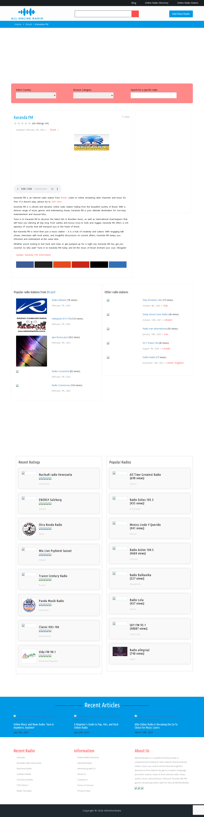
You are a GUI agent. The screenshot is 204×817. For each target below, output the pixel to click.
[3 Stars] (22, 123)
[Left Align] (135, 13)
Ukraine (168, 319)
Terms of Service (85, 785)
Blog (133, 2)
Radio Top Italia (24, 790)
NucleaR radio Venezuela (29, 763)
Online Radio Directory (156, 2)
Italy (165, 305)
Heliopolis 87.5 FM (61, 318)
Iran (166, 334)
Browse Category (82, 89)
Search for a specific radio (144, 89)
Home (17, 24)
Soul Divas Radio (25, 779)
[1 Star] (15, 123)
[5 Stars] (29, 123)
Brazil (29, 24)
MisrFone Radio (24, 768)
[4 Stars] (25, 123)
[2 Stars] (18, 123)
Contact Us (82, 779)
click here (56, 201)
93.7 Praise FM (150, 342)
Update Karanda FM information (33, 254)
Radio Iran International (155, 328)
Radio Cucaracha (60, 371)
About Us (81, 774)
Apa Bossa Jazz (60, 337)
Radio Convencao (61, 385)
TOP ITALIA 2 (22, 785)
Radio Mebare (59, 299)
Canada (166, 348)
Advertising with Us (86, 768)
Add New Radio (181, 14)
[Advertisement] (102, 55)
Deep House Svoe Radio (155, 314)
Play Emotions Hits (152, 299)
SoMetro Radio (24, 774)
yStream (21, 757)
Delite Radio (149, 357)
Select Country (23, 89)
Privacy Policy (83, 790)
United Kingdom (175, 362)
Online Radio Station (187, 2)
